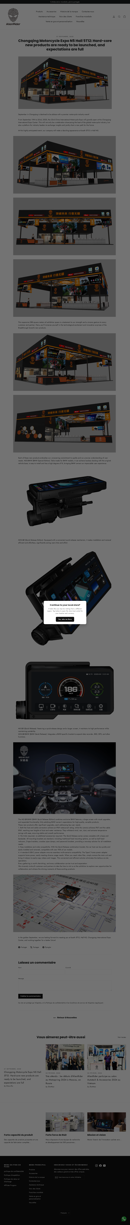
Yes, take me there (65, 619)
